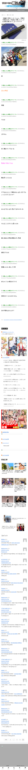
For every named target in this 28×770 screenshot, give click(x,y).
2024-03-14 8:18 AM (5, 621)
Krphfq (2, 570)
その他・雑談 (5, 328)
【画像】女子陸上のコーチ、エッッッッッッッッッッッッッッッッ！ (14, 405)
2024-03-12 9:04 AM (5, 581)
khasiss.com (4, 548)
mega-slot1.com (5, 662)
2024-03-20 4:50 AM (5, 721)
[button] (25, 369)
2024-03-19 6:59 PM (5, 701)
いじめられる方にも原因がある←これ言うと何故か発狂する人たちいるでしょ (14, 380)
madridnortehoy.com (6, 562)
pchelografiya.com (5, 682)
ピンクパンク (5, 443)
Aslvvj (2, 630)
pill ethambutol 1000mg (16, 642)
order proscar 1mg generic (17, 582)
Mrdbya (3, 539)
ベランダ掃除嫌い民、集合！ (10, 395)
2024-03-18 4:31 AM (5, 681)
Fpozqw (3, 588)
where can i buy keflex (12, 633)
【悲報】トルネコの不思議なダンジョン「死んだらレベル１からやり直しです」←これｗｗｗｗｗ (14, 390)
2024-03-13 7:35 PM (5, 610)
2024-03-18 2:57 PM (5, 692)
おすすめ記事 (5, 439)
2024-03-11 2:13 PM (5, 550)
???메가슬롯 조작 (5, 608)
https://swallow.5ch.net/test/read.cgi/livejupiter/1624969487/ (13, 319)
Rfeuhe (3, 579)
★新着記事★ (5, 432)
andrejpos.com (4, 622)
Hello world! (6, 445)
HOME (7, 765)
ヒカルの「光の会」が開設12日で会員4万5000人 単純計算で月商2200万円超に (14, 361)
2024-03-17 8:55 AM (5, 661)
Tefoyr (2, 699)
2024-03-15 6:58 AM (5, 641)
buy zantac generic (12, 573)
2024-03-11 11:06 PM (5, 572)
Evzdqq (3, 730)
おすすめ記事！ (6, 357)
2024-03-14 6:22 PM (5, 632)
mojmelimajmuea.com (6, 601)
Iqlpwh (2, 670)
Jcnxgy (3, 639)
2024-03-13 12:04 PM (5, 590)
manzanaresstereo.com (6, 651)
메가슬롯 (3, 719)
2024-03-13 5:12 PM (5, 599)
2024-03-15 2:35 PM (5, 650)
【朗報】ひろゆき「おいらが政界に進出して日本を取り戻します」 (14, 399)
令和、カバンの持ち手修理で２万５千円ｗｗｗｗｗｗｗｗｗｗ (14, 375)
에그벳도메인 (4, 559)
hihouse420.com (5, 722)
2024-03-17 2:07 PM (5, 672)
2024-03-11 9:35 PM (5, 561)
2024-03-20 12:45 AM (5, 710)
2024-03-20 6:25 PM (5, 732)
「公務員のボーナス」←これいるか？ (12, 365)
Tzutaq (2, 690)
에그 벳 (3, 679)
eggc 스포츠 (4, 619)
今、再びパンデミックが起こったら (11, 384)
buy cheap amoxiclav (16, 733)
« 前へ (6, 739)
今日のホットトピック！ (8, 332)
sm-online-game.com (6, 611)
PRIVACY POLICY (20, 765)
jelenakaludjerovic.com (6, 711)
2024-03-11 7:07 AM (5, 541)
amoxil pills (13, 591)
